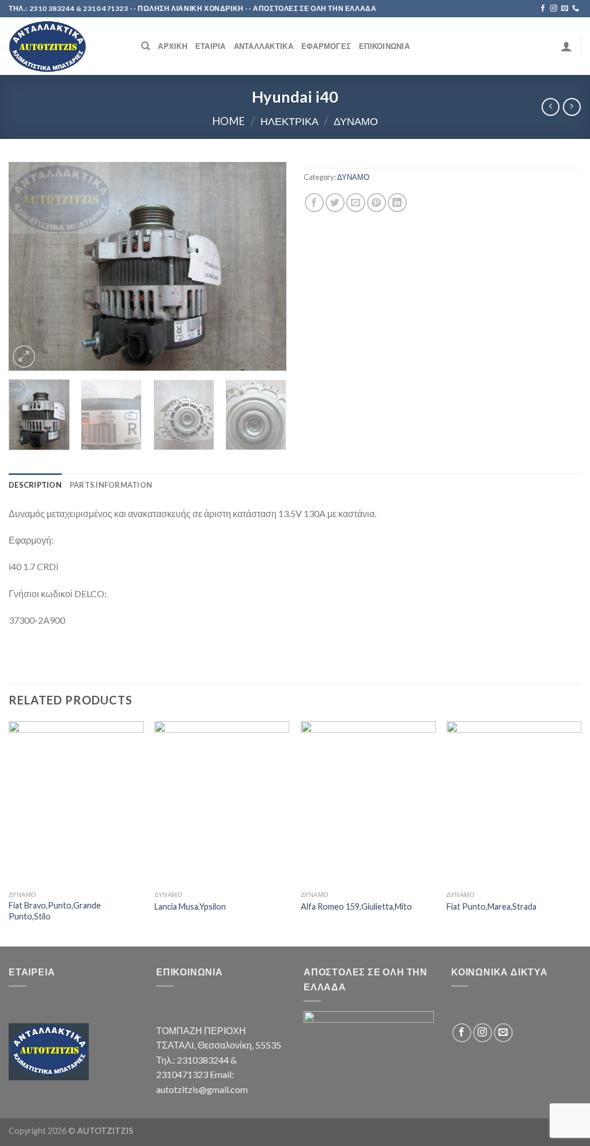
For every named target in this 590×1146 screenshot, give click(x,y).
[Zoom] (24, 356)
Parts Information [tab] (111, 484)
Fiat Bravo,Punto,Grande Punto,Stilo (55, 910)
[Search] (145, 46)
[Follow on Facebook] (542, 9)
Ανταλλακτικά (263, 46)
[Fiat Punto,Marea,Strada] (514, 803)
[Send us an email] (564, 9)
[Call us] (575, 9)
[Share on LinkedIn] (397, 202)
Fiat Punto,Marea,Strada (491, 906)
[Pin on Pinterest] (376, 202)
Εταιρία (210, 46)
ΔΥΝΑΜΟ (356, 121)
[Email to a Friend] (355, 202)
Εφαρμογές (326, 46)
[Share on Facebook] (314, 202)
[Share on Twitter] (335, 202)
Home (228, 121)
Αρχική (172, 46)
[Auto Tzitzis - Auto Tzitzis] (66, 46)
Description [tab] (35, 484)
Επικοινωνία (384, 46)
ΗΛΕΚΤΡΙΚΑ (289, 121)
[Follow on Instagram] (553, 9)
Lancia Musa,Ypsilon (190, 906)
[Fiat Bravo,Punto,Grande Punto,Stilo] (76, 803)
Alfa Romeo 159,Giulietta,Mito (356, 906)
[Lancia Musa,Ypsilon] (221, 803)
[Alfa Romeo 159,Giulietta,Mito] (368, 803)
